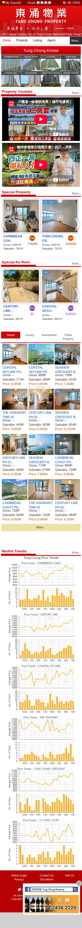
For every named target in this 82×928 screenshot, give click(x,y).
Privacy (19, 879)
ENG (76, 2)
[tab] (10, 335)
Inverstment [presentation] (49, 335)
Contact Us (47, 875)
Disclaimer (46, 879)
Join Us (69, 875)
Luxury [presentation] (30, 335)
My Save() (13, 2)
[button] (4, 224)
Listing (37, 40)
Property (22, 40)
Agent (51, 40)
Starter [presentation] (10, 335)
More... (75, 40)
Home (7, 40)
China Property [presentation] (68, 336)
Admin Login (19, 875)
